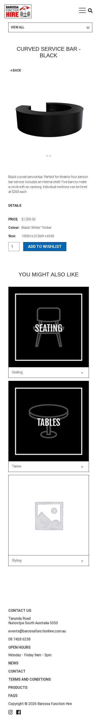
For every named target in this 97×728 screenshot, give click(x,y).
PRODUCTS (17, 687)
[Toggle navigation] (82, 11)
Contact (16, 671)
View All (17, 27)
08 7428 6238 (19, 639)
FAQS (12, 695)
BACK (15, 70)
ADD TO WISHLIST (45, 246)
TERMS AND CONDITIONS (29, 679)
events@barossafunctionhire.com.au (37, 631)
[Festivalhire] (18, 11)
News (13, 663)
